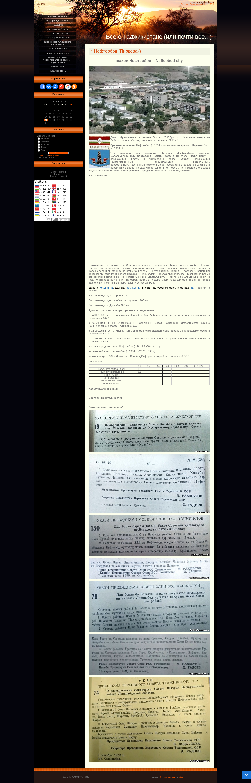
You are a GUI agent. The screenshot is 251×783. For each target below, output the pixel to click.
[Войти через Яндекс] (61, 86)
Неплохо (45, 144)
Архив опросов (56, 155)
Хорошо (45, 141)
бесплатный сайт (168, 777)
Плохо (44, 147)
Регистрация (196, 4)
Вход (205, 4)
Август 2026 (58, 101)
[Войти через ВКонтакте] (49, 86)
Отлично (45, 138)
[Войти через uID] (42, 86)
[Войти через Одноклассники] (74, 86)
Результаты (42, 155)
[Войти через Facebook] (55, 86)
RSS (212, 4)
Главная (184, 4)
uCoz (180, 777)
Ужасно (44, 150)
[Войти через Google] (68, 87)
